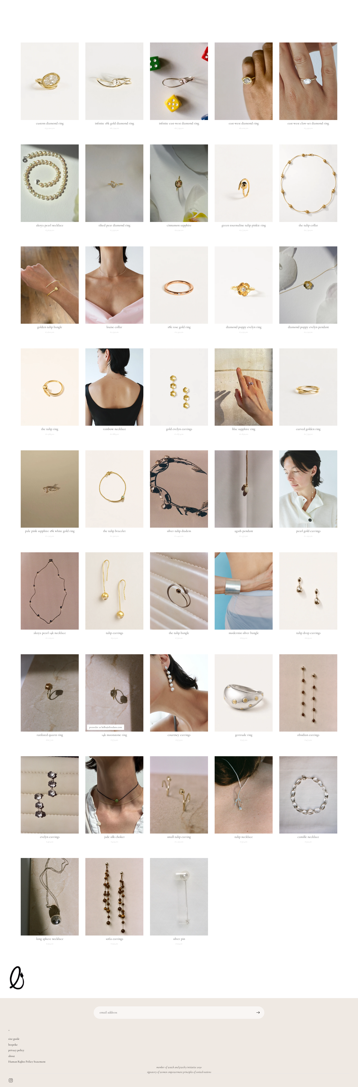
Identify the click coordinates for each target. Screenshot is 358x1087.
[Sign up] (258, 1012)
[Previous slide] (27, 81)
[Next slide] (72, 81)
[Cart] (346, 11)
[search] (9, 11)
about (11, 1056)
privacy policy (16, 1050)
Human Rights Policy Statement (27, 1061)
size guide (13, 1039)
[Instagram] (10, 1080)
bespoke (13, 1044)
